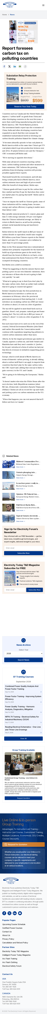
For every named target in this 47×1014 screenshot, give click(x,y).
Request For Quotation (17, 844)
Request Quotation (23, 798)
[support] (20, 67)
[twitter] (9, 67)
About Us (6, 935)
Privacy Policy (8, 939)
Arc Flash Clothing (9, 962)
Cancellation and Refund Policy (15, 942)
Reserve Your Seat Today (25, 106)
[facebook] (4, 67)
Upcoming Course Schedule (13, 924)
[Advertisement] (23, 428)
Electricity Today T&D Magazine (15, 951)
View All (23, 738)
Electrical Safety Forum (11, 966)
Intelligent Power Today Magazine (16, 955)
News (12, 15)
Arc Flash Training (9, 958)
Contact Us (7, 932)
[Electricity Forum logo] (9, 5)
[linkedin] (15, 67)
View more (19, 467)
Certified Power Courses (12, 928)
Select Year (23, 650)
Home (4, 15)
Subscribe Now (23, 553)
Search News (23, 660)
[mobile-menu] (43, 5)
